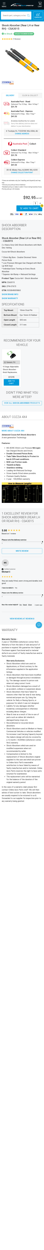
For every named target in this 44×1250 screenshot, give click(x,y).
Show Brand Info (10, 294)
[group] (22, 530)
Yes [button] (20, 605)
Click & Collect (30, 95)
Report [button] (25, 605)
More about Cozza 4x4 (13, 431)
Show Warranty (10, 298)
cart (40, 6)
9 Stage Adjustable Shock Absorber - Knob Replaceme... (11, 369)
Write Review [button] (22, 551)
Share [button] (30, 605)
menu (4, 6)
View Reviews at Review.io (22, 619)
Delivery (10, 95)
